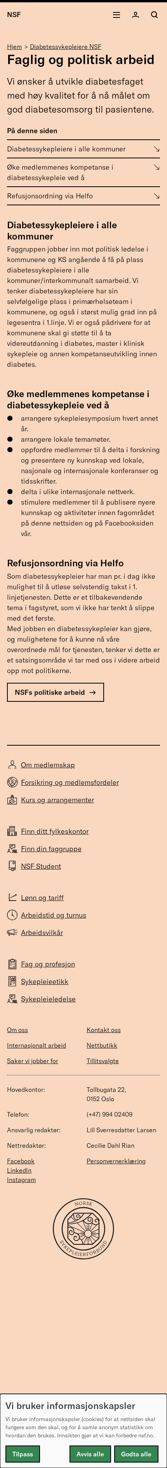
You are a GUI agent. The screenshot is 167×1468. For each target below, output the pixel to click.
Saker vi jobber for (32, 1061)
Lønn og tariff (42, 897)
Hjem (14, 46)
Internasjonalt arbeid (36, 1045)
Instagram (21, 1179)
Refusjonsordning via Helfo (50, 195)
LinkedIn (19, 1170)
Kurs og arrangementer (57, 799)
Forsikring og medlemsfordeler (70, 782)
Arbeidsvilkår (42, 932)
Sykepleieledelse (48, 998)
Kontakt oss (104, 1030)
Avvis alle (90, 1454)
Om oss (17, 1030)
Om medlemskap (48, 764)
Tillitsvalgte (103, 1061)
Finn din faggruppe (51, 848)
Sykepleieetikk (44, 981)
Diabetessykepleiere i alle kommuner (66, 148)
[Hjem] (83, 1257)
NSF (14, 14)
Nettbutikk (102, 1045)
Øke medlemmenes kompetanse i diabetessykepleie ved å (60, 172)
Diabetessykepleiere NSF (65, 46)
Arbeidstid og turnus (53, 915)
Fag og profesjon (48, 964)
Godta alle (136, 1454)
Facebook (21, 1161)
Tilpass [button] (22, 1454)
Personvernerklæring (116, 1161)
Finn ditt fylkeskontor (55, 831)
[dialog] (83, 1431)
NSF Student (41, 866)
